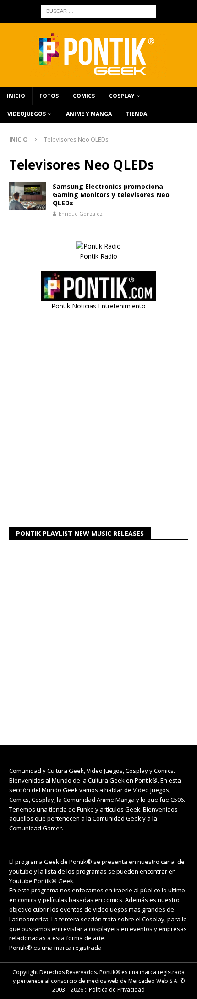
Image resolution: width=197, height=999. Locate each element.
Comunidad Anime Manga (99, 799)
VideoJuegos (26, 114)
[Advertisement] (98, 419)
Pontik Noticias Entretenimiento (98, 305)
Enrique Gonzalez (81, 213)
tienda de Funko (71, 809)
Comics (84, 96)
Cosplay (122, 96)
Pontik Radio (98, 256)
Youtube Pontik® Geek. (42, 881)
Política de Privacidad (117, 989)
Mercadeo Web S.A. (153, 981)
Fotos (49, 96)
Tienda (136, 114)
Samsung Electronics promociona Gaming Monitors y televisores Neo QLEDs (111, 194)
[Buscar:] (98, 10)
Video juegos (151, 790)
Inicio (16, 96)
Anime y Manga (89, 114)
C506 (177, 799)
